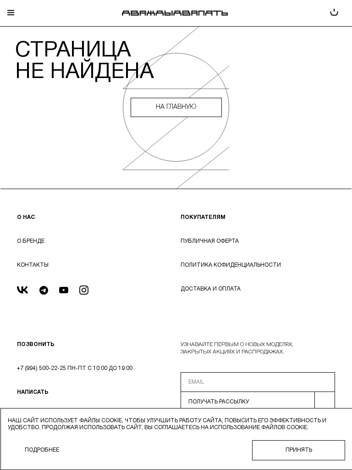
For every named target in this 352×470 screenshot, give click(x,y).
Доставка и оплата (211, 288)
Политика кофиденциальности (231, 265)
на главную (176, 107)
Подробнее (42, 450)
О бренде (30, 241)
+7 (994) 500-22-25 (41, 368)
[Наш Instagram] (83, 291)
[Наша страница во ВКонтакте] (22, 291)
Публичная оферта (210, 241)
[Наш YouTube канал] (63, 291)
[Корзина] (334, 13)
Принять (299, 450)
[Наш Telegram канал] (43, 291)
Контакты (33, 265)
